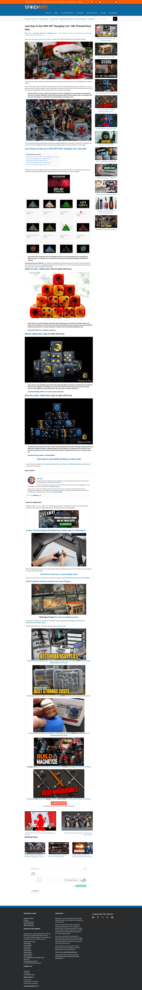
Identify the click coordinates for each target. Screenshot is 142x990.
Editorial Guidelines (28, 954)
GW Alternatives (71, 2)
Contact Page (27, 971)
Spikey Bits (28, 39)
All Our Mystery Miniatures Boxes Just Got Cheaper (48, 581)
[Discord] (38, 495)
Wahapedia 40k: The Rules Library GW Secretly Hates (66, 954)
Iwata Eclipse (31, 799)
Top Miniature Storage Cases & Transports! (77, 696)
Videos (80, 2)
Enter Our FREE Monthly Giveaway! (106, 161)
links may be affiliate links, (42, 506)
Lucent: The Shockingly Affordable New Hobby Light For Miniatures (55, 530)
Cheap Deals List (43, 19)
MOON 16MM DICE (34, 334)
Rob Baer (29, 33)
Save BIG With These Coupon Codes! (106, 128)
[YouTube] (112, 917)
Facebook (104, 2)
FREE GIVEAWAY (113, 12)
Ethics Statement (27, 950)
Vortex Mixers (91, 19)
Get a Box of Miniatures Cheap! (106, 57)
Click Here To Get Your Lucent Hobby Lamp (59, 574)
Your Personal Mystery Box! (66, 617)
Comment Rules (27, 943)
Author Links (26, 959)
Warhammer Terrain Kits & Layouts (106, 229)
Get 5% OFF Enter (43, 767)
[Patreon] (34, 495)
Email (96, 2)
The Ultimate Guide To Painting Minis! (106, 93)
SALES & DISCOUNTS (92, 12)
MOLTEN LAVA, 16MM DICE (37, 395)
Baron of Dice (58, 33)
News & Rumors (30, 2)
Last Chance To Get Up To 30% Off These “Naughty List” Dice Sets (56, 148)
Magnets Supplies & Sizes (67, 19)
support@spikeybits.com (31, 986)
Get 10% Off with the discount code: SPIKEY (77, 578)
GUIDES (56, 12)
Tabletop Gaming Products (69, 33)
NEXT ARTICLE (88, 828)
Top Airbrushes (54, 19)
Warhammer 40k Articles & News (41, 39)
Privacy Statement (28, 945)
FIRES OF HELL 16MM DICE (37, 269)
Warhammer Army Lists (29, 922)
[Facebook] (27, 495)
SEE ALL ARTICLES (57, 492)
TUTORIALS (103, 12)
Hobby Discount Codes (31, 19)
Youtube (116, 2)
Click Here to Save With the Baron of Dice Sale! (59, 459)
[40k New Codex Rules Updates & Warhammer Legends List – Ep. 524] (35, 843)
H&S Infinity (42, 799)
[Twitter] (29, 495)
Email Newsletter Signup (29, 974)
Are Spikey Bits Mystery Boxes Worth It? (32, 963)
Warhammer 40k (46, 2)
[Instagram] (32, 495)
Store (38, 2)
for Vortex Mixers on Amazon (62, 733)
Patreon (92, 2)
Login (84, 868)
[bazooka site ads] (106, 60)
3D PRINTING (80, 12)
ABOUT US (49, 12)
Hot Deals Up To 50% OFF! (106, 145)
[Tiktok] (40, 495)
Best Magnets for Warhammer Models (79, 767)
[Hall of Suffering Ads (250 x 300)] (59, 175)
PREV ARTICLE (28, 828)
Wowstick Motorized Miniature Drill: (38, 661)
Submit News (27, 973)
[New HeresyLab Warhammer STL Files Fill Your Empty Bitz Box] (59, 843)
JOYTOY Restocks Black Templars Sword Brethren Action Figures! (78, 834)
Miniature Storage (80, 19)
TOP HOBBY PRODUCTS (67, 12)
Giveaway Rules (27, 947)
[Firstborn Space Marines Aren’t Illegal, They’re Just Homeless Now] (82, 843)
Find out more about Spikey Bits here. (66, 952)
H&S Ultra (54, 799)
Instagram (112, 2)
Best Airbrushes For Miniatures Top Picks (79, 799)
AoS (54, 2)
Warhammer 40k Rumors (37, 35)
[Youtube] (36, 495)
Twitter (108, 2)
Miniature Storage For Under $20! (106, 178)
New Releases (61, 2)
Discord (100, 2)
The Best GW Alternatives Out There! (106, 194)
